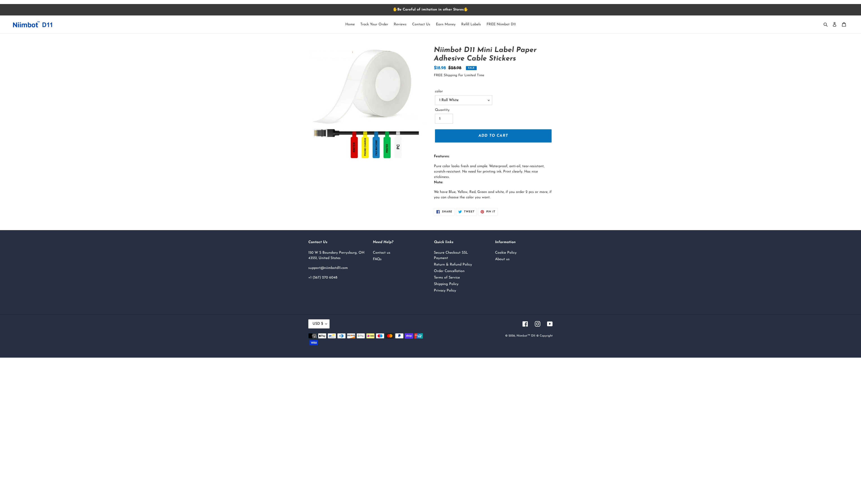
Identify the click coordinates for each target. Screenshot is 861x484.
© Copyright (544, 335)
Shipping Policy (446, 284)
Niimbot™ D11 (526, 335)
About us (502, 259)
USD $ (318, 324)
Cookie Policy (506, 253)
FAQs (377, 259)
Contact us (381, 253)
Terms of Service (447, 277)
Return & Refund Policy (453, 264)
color (439, 91)
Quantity (442, 110)
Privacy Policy (445, 290)
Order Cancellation (449, 271)
